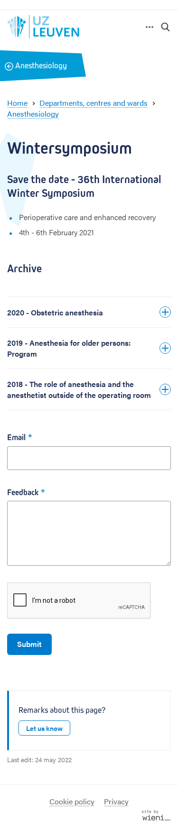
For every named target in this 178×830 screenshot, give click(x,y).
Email (16, 438)
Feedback (22, 493)
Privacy (116, 801)
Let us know (44, 728)
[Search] (165, 26)
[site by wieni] (156, 814)
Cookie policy (71, 801)
